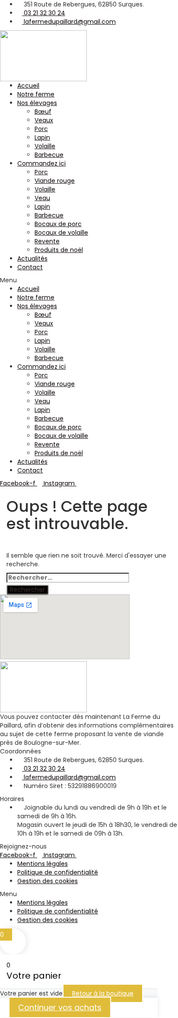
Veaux (44, 120)
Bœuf (43, 111)
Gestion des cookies (47, 881)
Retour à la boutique (103, 993)
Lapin (42, 137)
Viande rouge (55, 180)
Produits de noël (59, 250)
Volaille (45, 146)
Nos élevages (37, 103)
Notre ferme (35, 94)
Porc (41, 128)
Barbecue (49, 154)
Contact (30, 267)
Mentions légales (42, 863)
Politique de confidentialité (57, 872)
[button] (89, 280)
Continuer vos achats (60, 1007)
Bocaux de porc (58, 224)
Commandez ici (41, 163)
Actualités (32, 258)
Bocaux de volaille (61, 232)
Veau (42, 198)
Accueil (28, 85)
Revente (47, 241)
